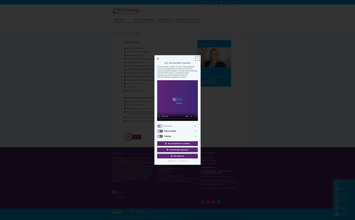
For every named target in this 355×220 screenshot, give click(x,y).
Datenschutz (172, 161)
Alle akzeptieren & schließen (179, 143)
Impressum (183, 161)
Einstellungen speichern (178, 150)
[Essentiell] (197, 126)
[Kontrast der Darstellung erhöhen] (158, 59)
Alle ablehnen (179, 156)
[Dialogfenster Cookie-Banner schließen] (197, 58)
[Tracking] (197, 136)
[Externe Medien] (197, 131)
